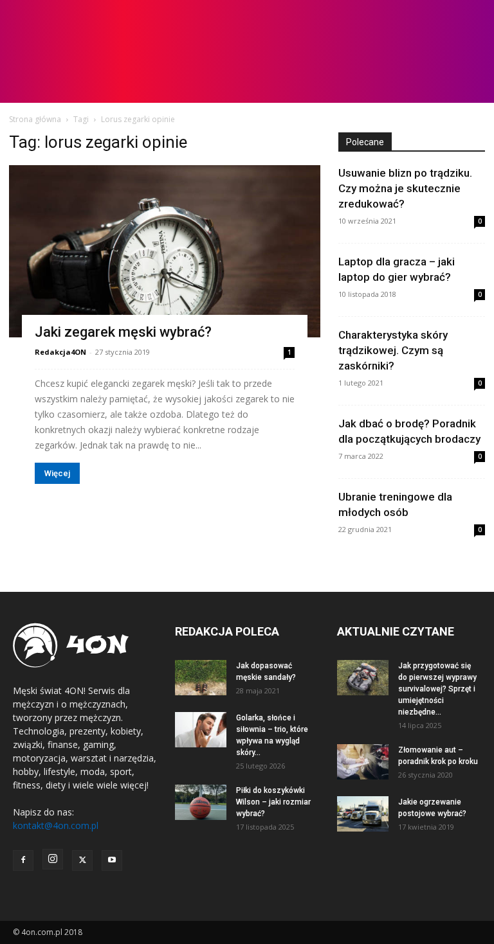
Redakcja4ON (60, 352)
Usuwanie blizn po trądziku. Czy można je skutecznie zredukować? (405, 188)
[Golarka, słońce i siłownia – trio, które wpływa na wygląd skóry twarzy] (200, 729)
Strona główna (35, 119)
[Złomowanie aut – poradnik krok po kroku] (363, 761)
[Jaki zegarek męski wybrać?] (164, 251)
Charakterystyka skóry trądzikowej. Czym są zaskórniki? (393, 350)
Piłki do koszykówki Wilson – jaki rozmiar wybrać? (273, 802)
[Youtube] (112, 860)
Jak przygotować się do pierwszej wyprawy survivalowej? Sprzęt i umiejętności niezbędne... (437, 689)
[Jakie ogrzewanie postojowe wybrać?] (363, 814)
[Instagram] (52, 859)
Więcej (57, 473)
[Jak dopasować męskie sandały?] (200, 677)
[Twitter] (82, 860)
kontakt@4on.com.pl (55, 825)
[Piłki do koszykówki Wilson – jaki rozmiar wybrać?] (200, 802)
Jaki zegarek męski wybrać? (123, 332)
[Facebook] (23, 860)
